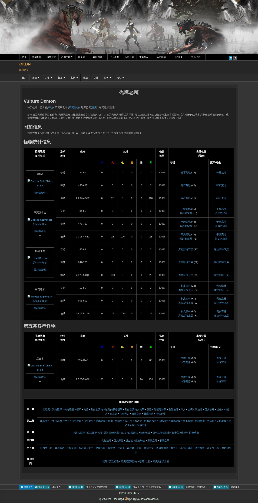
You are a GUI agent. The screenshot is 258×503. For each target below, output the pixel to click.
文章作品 (143, 57)
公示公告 (114, 57)
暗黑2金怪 (145, 461)
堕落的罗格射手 (114, 409)
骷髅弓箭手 (160, 409)
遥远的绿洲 (186, 213)
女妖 (139, 448)
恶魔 (94, 107)
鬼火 (123, 432)
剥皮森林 (186, 285)
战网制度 (36, 57)
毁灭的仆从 (213, 448)
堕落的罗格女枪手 (134, 409)
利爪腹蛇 (188, 420)
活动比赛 (161, 57)
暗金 (218, 162)
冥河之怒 (149, 448)
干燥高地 (186, 208)
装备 (60, 77)
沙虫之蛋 (76, 420)
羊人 (183, 409)
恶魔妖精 (100, 448)
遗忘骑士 (140, 440)
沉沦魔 (46, 409)
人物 (47, 77)
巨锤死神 (72, 448)
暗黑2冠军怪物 (129, 461)
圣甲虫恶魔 (56, 420)
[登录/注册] (230, 58)
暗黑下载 (51, 57)
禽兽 (86, 409)
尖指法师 (106, 440)
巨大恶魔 (118, 440)
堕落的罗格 (97, 409)
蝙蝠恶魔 (176, 420)
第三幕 (30, 432)
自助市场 (97, 57)
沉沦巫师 (57, 409)
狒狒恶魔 (200, 420)
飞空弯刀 (124, 413)
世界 (73, 77)
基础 (34, 77)
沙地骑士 (163, 420)
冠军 (212, 162)
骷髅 (149, 409)
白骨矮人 (133, 432)
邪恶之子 (164, 440)
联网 (106, 77)
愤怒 (219, 409)
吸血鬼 (113, 413)
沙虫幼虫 (89, 420)
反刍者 (129, 440)
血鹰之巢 (136, 413)
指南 (119, 77)
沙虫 (66, 420)
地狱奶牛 (161, 413)
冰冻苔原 (186, 362)
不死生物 (74, 107)
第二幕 (30, 420)
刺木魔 (103, 432)
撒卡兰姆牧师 (179, 432)
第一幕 (30, 409)
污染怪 (198, 409)
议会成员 (194, 432)
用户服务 (178, 57)
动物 (50, 107)
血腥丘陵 (186, 358)
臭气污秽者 (186, 448)
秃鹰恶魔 (129, 92)
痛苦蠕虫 (200, 448)
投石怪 (128, 420)
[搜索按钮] (235, 58)
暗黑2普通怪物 (110, 461)
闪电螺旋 (222, 420)
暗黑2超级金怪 (161, 461)
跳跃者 (44, 420)
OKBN (25, 64)
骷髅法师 (173, 409)
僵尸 (78, 409)
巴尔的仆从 (46, 448)
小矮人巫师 (79, 432)
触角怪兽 (145, 432)
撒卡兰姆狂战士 (161, 432)
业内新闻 (129, 57)
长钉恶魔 (69, 409)
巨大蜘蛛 (209, 409)
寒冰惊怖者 (162, 448)
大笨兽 (210, 420)
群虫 (110, 420)
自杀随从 (59, 448)
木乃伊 (138, 420)
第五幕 (30, 447)
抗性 (125, 151)
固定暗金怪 (40, 192)
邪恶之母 (152, 440)
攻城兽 (111, 448)
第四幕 (30, 440)
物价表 (81, 57)
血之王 (174, 448)
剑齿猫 (119, 420)
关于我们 (195, 57)
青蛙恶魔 (114, 432)
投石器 (82, 448)
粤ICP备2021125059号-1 (111, 499)
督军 (90, 448)
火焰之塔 (142, 425)
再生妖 (130, 448)
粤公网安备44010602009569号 (143, 499)
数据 (85, 77)
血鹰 (190, 409)
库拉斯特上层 (185, 290)
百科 (96, 77)
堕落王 (121, 448)
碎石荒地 (186, 172)
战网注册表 (67, 57)
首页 (24, 57)
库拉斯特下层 (185, 249)
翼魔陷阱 (149, 413)
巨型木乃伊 (150, 420)
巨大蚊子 (92, 432)
